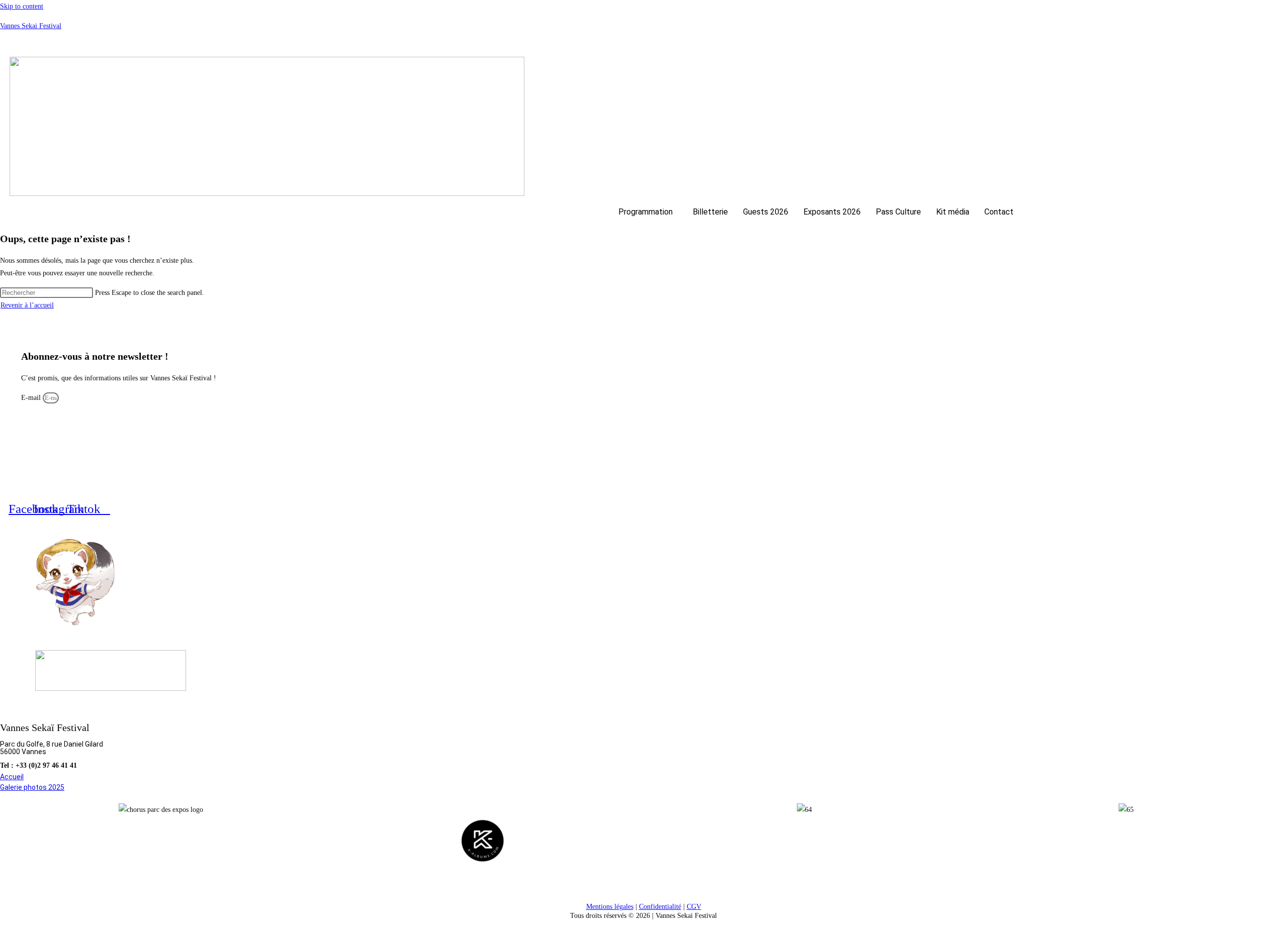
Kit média (952, 212)
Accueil (12, 777)
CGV (694, 906)
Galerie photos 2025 (32, 787)
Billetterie (710, 212)
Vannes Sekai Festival (30, 26)
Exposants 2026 (832, 212)
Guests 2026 (765, 212)
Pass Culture (898, 212)
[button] (648, 212)
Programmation (645, 212)
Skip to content (21, 6)
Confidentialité (660, 906)
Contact (999, 212)
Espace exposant (1243, 43)
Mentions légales (609, 906)
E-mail (32, 397)
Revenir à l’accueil (27, 305)
